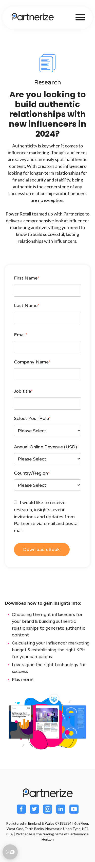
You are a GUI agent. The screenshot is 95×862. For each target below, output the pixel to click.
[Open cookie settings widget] (10, 851)
